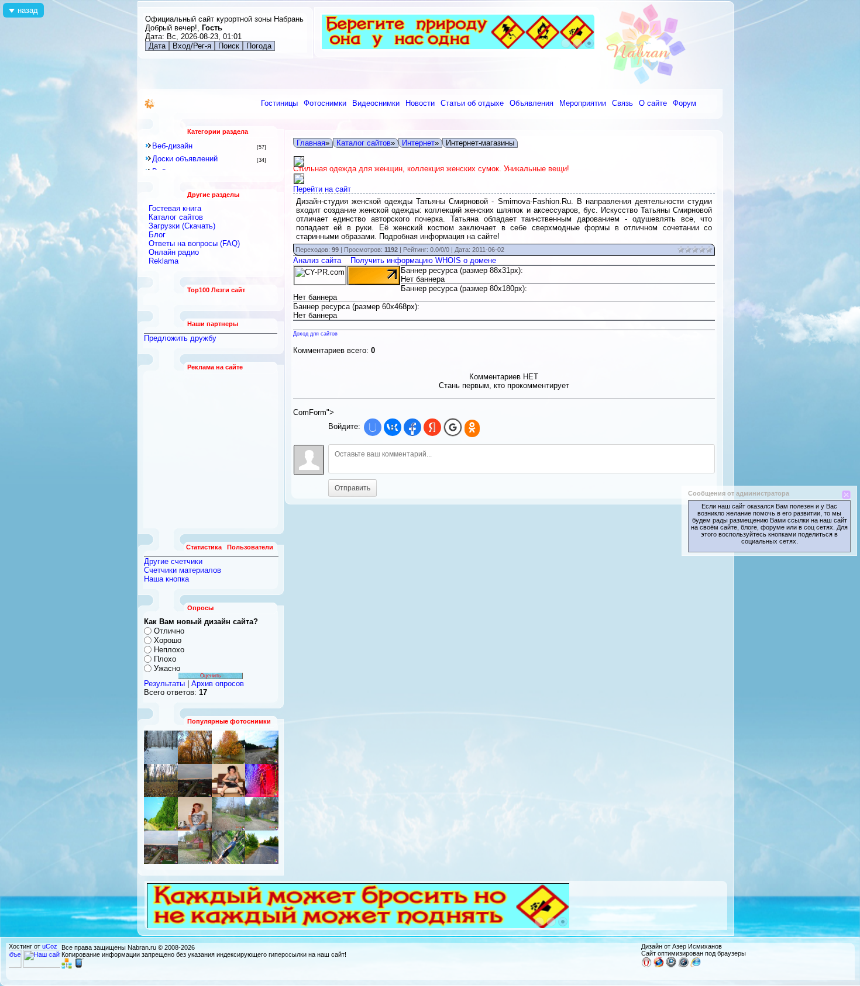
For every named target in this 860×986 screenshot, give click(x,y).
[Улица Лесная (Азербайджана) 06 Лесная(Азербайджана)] (261, 780)
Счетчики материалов (182, 570)
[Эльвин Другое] (228, 847)
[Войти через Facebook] (412, 427)
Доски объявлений (185, 158)
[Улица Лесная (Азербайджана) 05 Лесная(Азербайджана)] (195, 847)
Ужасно (167, 668)
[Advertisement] (211, 449)
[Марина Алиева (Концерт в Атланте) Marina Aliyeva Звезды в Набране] (195, 814)
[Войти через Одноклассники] (472, 428)
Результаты (164, 683)
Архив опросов (217, 683)
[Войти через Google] (452, 427)
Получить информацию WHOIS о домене (423, 260)
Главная (311, 143)
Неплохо (169, 649)
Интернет (418, 143)
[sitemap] (66, 966)
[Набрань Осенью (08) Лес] (161, 780)
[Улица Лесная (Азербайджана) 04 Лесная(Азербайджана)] (261, 814)
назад (28, 10)
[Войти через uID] (372, 427)
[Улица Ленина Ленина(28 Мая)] (228, 747)
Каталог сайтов (363, 143)
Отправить (352, 488)
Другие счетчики (173, 561)
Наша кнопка (166, 579)
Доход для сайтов (315, 334)
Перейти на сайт (322, 189)
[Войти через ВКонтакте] (392, 427)
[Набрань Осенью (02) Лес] (195, 747)
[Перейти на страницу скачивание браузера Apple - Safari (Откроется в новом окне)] (683, 964)
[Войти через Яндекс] (432, 427)
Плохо (165, 659)
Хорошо (167, 640)
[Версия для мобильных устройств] (79, 966)
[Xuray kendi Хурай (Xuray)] (161, 814)
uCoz (49, 946)
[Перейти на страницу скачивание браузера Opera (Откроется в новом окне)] (646, 964)
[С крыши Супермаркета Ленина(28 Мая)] (261, 747)
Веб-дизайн (172, 145)
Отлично (169, 631)
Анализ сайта (317, 260)
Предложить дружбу (180, 338)
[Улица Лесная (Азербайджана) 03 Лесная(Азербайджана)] (228, 814)
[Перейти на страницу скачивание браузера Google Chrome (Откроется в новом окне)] (671, 964)
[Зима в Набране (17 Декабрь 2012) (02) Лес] (161, 747)
